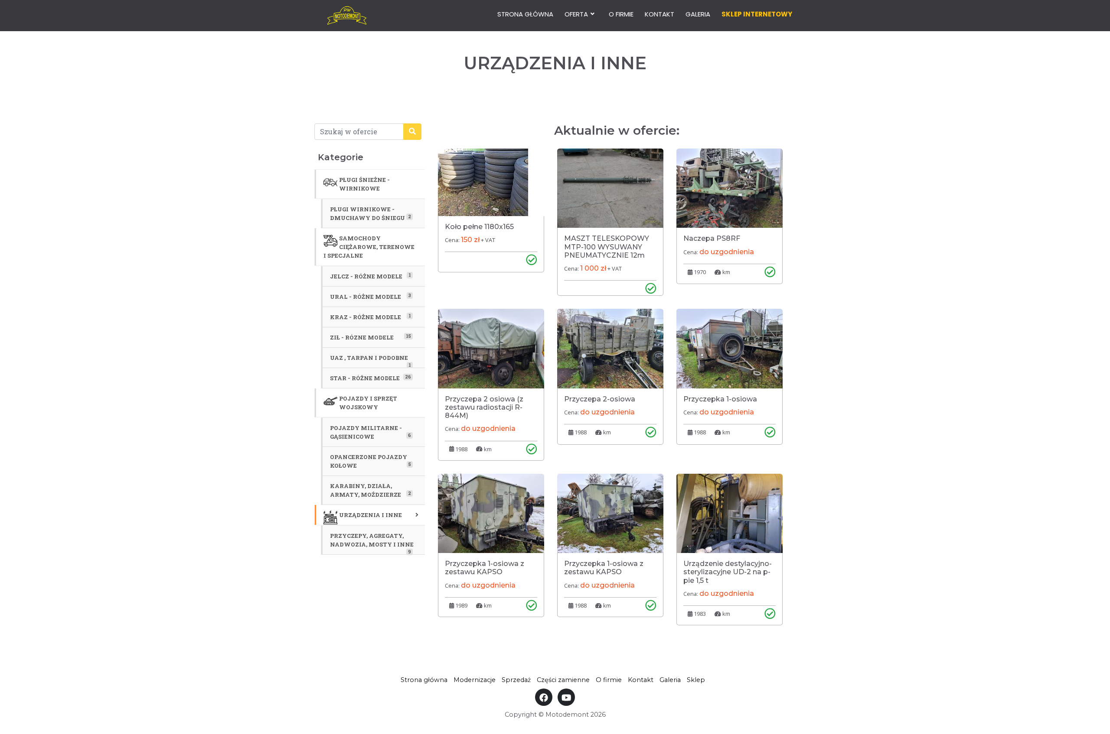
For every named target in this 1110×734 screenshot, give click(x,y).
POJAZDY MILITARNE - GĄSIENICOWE (370, 432)
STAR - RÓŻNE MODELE (370, 378)
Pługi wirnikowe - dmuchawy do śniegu (370, 213)
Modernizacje (475, 680)
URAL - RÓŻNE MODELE (370, 296)
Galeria (698, 14)
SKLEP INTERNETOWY (757, 14)
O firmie (621, 14)
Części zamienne (563, 680)
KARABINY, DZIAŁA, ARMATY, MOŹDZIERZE (370, 490)
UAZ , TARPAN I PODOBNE (370, 361)
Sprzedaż (516, 680)
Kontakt (659, 14)
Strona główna (525, 14)
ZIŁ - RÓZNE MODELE (370, 337)
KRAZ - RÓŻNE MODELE (370, 316)
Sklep (696, 680)
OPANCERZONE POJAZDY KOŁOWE (370, 461)
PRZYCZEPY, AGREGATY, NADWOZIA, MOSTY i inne (372, 543)
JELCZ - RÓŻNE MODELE (370, 276)
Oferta (576, 14)
